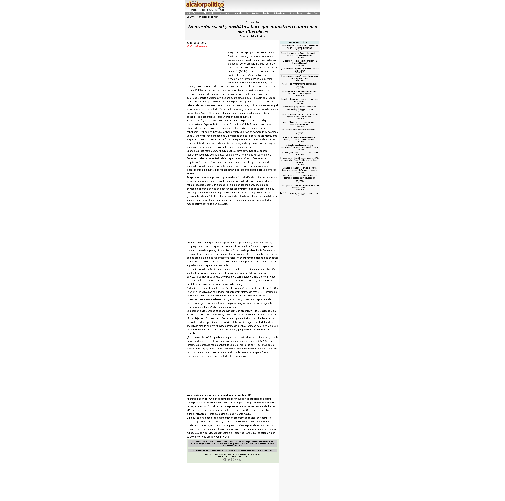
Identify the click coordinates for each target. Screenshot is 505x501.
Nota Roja (255, 13)
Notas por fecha (312, 13)
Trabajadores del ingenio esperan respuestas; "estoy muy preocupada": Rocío (300, 146)
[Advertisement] (206, 67)
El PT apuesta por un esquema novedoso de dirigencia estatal (300, 186)
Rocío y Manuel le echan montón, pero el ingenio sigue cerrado (299, 123)
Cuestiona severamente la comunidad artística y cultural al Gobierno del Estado (299, 138)
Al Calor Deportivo (193, 13)
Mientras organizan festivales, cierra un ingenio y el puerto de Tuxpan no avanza (299, 169)
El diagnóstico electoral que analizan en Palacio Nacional (300, 62)
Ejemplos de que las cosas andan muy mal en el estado (299, 100)
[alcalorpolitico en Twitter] (228, 459)
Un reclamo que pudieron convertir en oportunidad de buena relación (299, 108)
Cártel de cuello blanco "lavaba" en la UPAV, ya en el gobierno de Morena (299, 46)
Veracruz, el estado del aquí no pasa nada (300, 152)
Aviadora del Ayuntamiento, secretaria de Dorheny (299, 85)
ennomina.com (225, 13)
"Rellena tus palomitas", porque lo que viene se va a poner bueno (299, 77)
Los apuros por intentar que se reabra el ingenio (299, 131)
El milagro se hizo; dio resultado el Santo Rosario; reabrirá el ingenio (299, 92)
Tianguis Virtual (210, 13)
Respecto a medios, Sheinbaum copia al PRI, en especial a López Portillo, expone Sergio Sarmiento (299, 160)
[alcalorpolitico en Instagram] (232, 459)
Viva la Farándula (241, 13)
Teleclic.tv (266, 13)
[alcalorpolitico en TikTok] (240, 459)
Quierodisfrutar (280, 13)
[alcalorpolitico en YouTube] (236, 459)
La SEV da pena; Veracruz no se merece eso (299, 193)
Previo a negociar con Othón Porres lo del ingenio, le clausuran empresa (300, 115)
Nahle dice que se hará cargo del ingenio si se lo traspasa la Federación (299, 54)
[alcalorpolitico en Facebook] (224, 459)
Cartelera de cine (296, 13)
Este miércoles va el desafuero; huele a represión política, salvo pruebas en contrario (300, 177)
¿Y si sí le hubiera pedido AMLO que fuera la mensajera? (300, 69)
